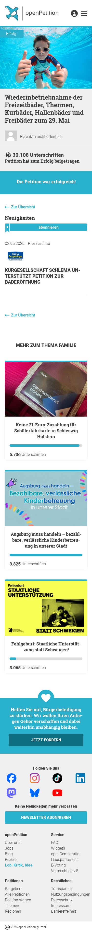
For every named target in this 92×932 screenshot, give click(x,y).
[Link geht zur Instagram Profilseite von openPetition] (34, 777)
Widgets (58, 848)
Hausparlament (64, 859)
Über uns (12, 842)
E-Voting (58, 865)
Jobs (9, 848)
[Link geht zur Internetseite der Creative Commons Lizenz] (8, 926)
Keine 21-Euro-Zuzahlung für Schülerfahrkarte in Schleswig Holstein (46, 430)
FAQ (54, 842)
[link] (84, 13)
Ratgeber (12, 888)
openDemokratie (65, 854)
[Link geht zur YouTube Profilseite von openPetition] (57, 792)
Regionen (13, 911)
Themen (12, 905)
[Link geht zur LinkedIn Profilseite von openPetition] (80, 777)
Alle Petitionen (17, 894)
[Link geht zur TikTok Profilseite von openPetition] (57, 777)
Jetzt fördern (46, 740)
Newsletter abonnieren (46, 817)
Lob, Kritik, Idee (19, 865)
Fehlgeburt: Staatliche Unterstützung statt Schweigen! (46, 647)
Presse (10, 859)
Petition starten (18, 900)
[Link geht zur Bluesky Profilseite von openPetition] (34, 792)
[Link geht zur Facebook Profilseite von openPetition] (11, 777)
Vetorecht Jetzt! (64, 870)
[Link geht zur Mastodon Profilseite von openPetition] (11, 792)
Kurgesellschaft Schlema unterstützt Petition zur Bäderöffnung (42, 276)
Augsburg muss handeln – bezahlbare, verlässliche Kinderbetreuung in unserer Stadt (46, 540)
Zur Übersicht (23, 207)
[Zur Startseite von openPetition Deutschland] (32, 13)
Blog (9, 854)
